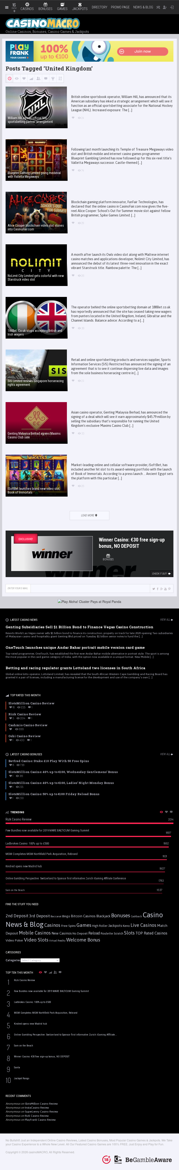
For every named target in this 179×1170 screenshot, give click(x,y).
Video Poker (14, 940)
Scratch (118, 933)
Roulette (107, 933)
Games (83, 925)
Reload (94, 933)
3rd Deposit (39, 916)
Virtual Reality (57, 940)
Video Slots (36, 939)
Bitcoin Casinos (83, 916)
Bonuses (120, 915)
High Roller (99, 926)
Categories (13, 960)
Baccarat (56, 916)
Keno (126, 926)
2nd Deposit (17, 915)
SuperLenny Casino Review (41, 1111)
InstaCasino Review (37, 1107)
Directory (99, 7)
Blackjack (103, 916)
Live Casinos (143, 925)
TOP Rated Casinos (151, 933)
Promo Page (120, 7)
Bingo (66, 916)
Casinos (52, 925)
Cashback (136, 916)
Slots (129, 932)
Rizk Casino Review (37, 1115)
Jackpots (115, 926)
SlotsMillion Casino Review (41, 1103)
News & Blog (143, 7)
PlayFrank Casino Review (40, 1119)
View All (165, 619)
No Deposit (80, 933)
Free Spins (68, 926)
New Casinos (62, 933)
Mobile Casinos (35, 932)
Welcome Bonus (83, 939)
